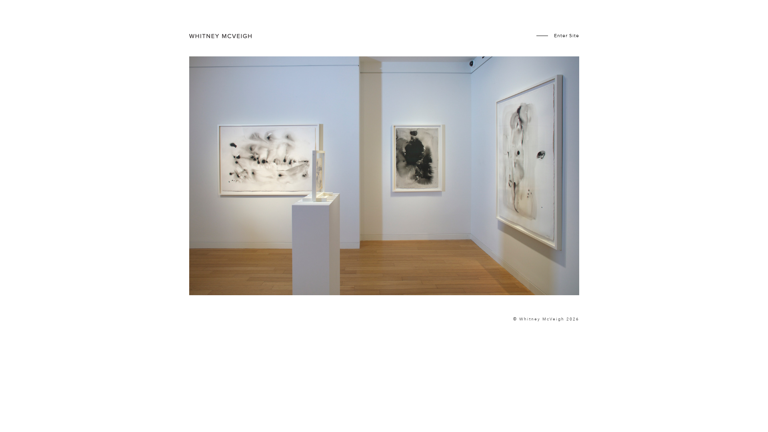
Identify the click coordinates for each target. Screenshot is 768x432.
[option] (384, 186)
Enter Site (566, 35)
